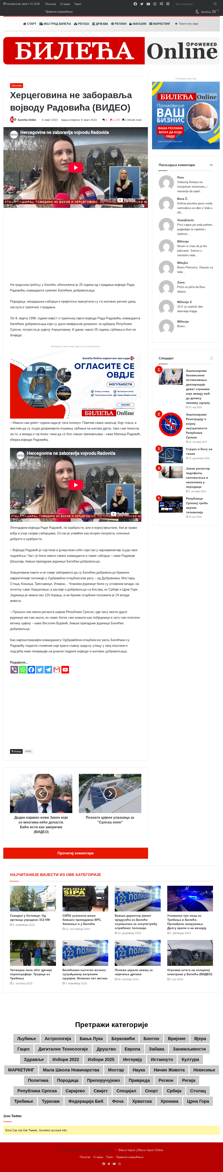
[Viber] (14, 670)
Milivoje (183, 241)
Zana (181, 282)
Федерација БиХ (85, 1101)
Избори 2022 (65, 1059)
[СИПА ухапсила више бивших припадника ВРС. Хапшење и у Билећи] (85, 899)
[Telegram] (48, 670)
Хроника (16, 85)
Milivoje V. (184, 302)
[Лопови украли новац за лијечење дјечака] (138, 953)
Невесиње (204, 1070)
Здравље (34, 1059)
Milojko (182, 262)
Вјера (200, 1038)
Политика (38, 1080)
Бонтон (151, 1038)
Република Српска (37, 1090)
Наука (139, 1070)
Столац (198, 1090)
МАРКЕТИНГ (161, 23)
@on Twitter (12, 1116)
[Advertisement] (75, 244)
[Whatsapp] (23, 670)
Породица (67, 1080)
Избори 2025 (101, 1059)
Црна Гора (198, 1101)
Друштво (106, 1049)
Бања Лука (91, 1038)
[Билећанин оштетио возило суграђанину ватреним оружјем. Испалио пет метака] (85, 953)
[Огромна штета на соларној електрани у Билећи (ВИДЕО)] (190, 953)
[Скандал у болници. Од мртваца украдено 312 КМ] (33, 899)
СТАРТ (31, 23)
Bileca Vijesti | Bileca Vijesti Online (141, 1150)
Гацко (23, 1049)
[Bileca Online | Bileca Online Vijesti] (111, 50)
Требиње (23, 1101)
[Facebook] (31, 670)
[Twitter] (40, 670)
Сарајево (75, 1090)
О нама (65, 4)
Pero (180, 177)
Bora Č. (182, 198)
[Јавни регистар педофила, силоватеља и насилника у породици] (171, 472)
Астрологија (58, 1038)
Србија (174, 1090)
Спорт (151, 1090)
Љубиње (26, 1038)
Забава (156, 1049)
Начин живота (169, 1070)
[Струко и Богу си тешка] (171, 455)
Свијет (101, 1090)
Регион (120, 23)
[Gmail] (57, 670)
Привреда (139, 1080)
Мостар (116, 1070)
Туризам (51, 1101)
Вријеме (177, 1038)
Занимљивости (189, 1049)
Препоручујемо (103, 1080)
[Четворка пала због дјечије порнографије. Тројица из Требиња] (33, 953)
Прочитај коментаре (75, 853)
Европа (132, 1049)
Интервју (132, 1059)
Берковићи (123, 1038)
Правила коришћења (59, 11)
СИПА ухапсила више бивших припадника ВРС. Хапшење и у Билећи (82, 920)
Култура (190, 1059)
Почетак (50, 4)
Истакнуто (162, 1059)
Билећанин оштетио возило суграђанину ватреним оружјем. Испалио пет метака (85, 974)
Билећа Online (27, 119)
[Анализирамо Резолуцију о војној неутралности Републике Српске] (171, 424)
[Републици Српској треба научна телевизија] (171, 504)
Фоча (117, 1101)
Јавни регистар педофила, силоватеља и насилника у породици (198, 477)
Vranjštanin (185, 220)
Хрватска (142, 1101)
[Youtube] (65, 670)
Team (77, 4)
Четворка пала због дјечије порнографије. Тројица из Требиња (31, 974)
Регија (188, 1080)
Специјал (126, 1090)
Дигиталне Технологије (63, 1049)
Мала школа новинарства (71, 1070)
